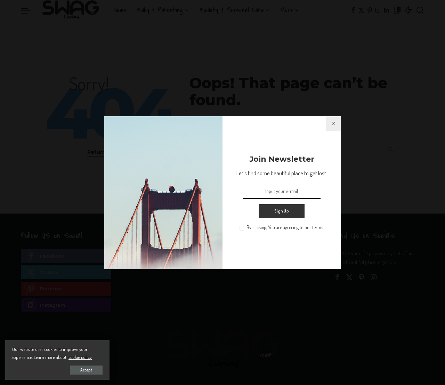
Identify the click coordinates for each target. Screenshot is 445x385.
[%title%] (333, 123)
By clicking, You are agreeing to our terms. (285, 227)
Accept (86, 369)
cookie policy (80, 357)
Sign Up (281, 211)
